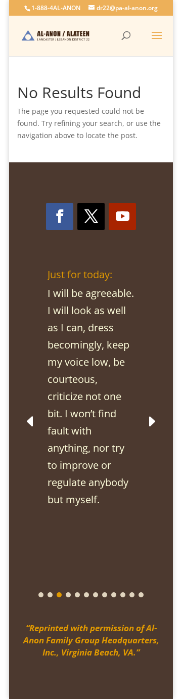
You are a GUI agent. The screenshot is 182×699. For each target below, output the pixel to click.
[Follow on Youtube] (122, 216)
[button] (151, 421)
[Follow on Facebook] (59, 216)
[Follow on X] (91, 216)
